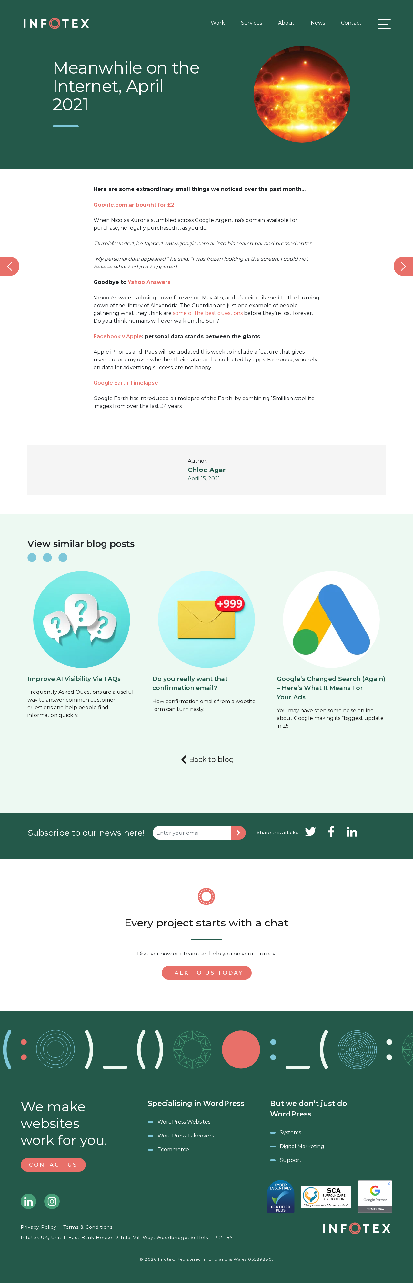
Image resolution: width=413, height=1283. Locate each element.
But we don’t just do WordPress (308, 1108)
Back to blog (211, 759)
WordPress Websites (183, 1122)
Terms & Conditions (88, 1227)
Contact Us (53, 1165)
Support (291, 1160)
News (318, 23)
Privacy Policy (38, 1227)
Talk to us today (206, 973)
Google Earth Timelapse (126, 383)
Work (218, 23)
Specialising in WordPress (196, 1103)
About (286, 23)
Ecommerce (173, 1150)
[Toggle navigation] (383, 23)
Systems (290, 1132)
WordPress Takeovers (185, 1136)
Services (251, 23)
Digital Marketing (302, 1146)
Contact (351, 23)
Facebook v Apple (118, 336)
